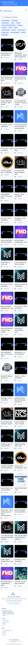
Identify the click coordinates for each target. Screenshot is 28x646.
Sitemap (4, 632)
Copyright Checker (7, 630)
